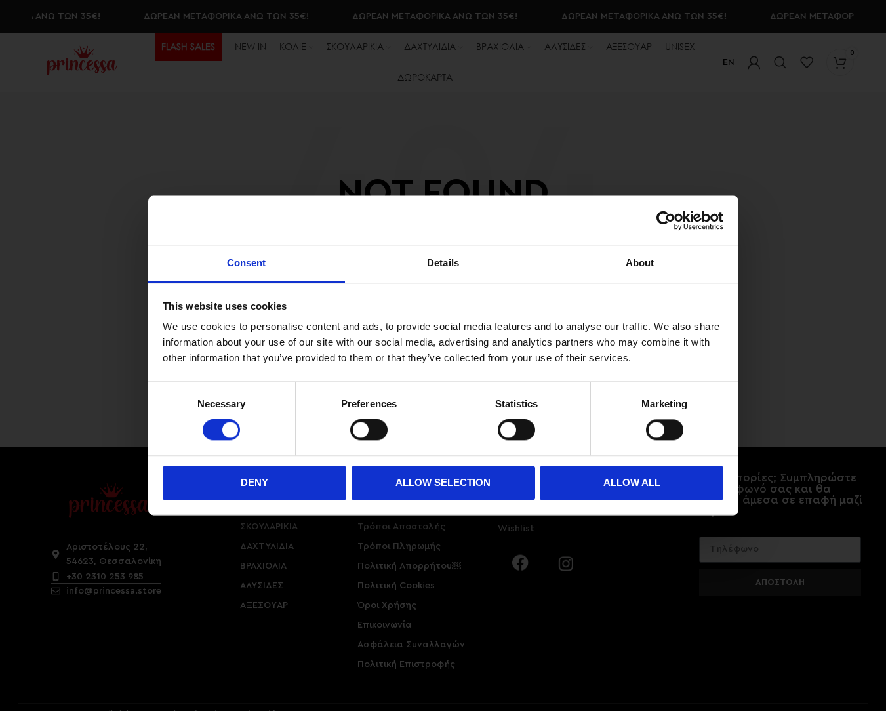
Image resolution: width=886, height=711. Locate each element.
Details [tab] (443, 262)
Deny (254, 482)
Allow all (631, 482)
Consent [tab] (246, 262)
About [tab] (640, 262)
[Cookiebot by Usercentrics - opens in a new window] (666, 220)
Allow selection (443, 482)
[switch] (369, 430)
